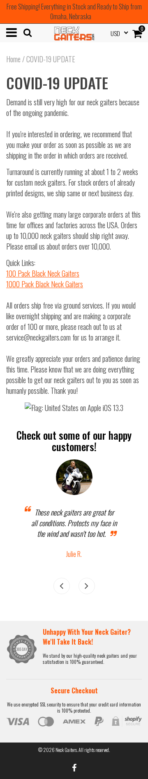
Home (13, 59)
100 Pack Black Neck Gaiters (42, 273)
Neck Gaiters (66, 749)
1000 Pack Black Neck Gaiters (44, 284)
